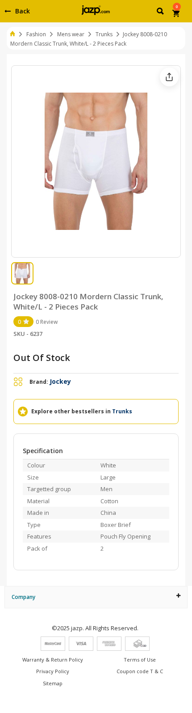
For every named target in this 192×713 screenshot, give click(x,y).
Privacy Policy (52, 671)
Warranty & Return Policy (52, 659)
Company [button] (23, 597)
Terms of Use (140, 659)
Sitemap (53, 683)
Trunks (104, 34)
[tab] (96, 596)
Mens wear (70, 34)
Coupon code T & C (140, 671)
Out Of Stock (41, 358)
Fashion (36, 34)
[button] (161, 12)
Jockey (60, 381)
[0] (176, 14)
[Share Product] (169, 77)
